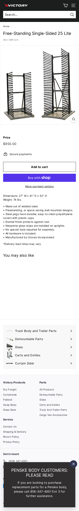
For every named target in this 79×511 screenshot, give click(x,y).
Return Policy (11, 436)
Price (6, 137)
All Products (47, 389)
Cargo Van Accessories (53, 414)
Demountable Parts (51, 394)
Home (6, 26)
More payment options (39, 186)
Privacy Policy (11, 441)
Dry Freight (10, 389)
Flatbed (7, 399)
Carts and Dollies (50, 404)
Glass (43, 399)
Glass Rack (9, 409)
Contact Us (10, 426)
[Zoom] (73, 119)
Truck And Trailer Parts (53, 409)
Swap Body (9, 404)
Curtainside (10, 394)
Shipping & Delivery (14, 431)
